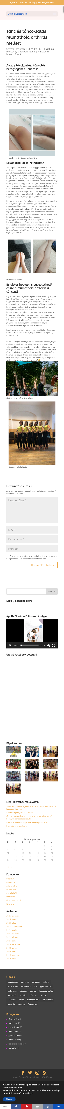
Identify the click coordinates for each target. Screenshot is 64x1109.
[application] (32, 633)
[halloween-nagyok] (13, 789)
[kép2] (13, 777)
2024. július (11, 923)
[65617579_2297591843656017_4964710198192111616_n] (50, 764)
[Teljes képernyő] (53, 645)
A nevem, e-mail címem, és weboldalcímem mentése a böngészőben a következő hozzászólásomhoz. (31, 557)
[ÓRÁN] (13, 764)
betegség (25, 982)
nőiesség (34, 995)
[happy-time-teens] (32, 752)
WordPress (47, 1077)
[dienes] (32, 764)
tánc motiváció (33, 999)
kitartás (33, 990)
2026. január (11, 919)
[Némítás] (48, 645)
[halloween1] (50, 777)
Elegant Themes (26, 1077)
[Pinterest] (26, 1106)
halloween (12, 990)
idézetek (23, 990)
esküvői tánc (11, 886)
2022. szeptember (14, 926)
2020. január (11, 951)
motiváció (11, 51)
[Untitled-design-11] (13, 752)
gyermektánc (46, 986)
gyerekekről (11, 893)
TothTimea (19, 48)
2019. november (13, 955)
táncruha (10, 904)
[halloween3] (32, 777)
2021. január (11, 940)
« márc (9, 866)
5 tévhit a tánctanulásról (16, 825)
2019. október (12, 958)
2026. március (12, 915)
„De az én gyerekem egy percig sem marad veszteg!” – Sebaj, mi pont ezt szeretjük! (29, 817)
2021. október (12, 930)
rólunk (43, 995)
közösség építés (46, 990)
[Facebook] (16, 1106)
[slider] (30, 645)
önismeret (32, 1004)
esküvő (46, 982)
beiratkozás (13, 982)
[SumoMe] (58, 1106)
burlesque (10, 882)
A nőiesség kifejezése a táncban (20, 812)
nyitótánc (23, 995)
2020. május (11, 948)
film (35, 986)
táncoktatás (48, 999)
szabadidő (12, 999)
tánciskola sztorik (26, 51)
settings (28, 1093)
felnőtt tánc (11, 889)
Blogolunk (48, 48)
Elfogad (9, 1099)
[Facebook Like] (48, 1106)
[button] (32, 634)
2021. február (12, 937)
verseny (21, 1004)
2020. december (13, 944)
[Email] (37, 1106)
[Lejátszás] (10, 645)
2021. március (12, 933)
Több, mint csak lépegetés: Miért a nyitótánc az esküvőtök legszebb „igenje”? (31, 807)
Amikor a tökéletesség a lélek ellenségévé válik (26, 822)
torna (21, 999)
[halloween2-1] (50, 752)
